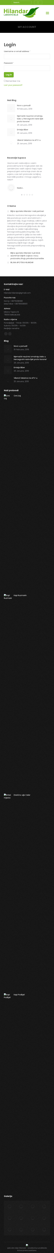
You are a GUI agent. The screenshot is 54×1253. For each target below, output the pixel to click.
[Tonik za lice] (33, 1218)
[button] (21, 194)
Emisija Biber (22, 129)
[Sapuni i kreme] (44, 1206)
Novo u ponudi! (24, 105)
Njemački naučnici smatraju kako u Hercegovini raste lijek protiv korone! (30, 119)
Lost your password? (13, 85)
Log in (9, 74)
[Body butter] (21, 1206)
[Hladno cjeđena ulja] (9, 1229)
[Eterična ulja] (44, 1218)
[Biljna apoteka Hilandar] (44, 1229)
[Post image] (11, 108)
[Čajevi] (9, 1206)
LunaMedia (42, 1248)
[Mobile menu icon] (47, 13)
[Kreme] (33, 1206)
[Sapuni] (9, 1218)
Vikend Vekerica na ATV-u (29, 140)
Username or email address (17, 51)
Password (9, 63)
